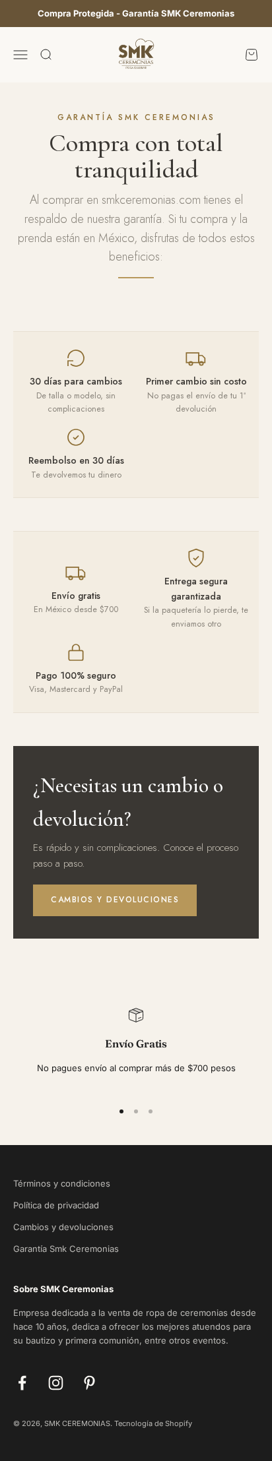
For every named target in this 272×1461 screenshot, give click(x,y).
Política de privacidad (56, 1205)
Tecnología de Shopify (153, 1423)
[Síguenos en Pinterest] (89, 1383)
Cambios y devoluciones (115, 900)
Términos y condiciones (61, 1183)
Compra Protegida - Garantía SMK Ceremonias (136, 13)
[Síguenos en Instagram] (56, 1383)
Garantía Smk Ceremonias (66, 1248)
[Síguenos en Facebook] (22, 1383)
